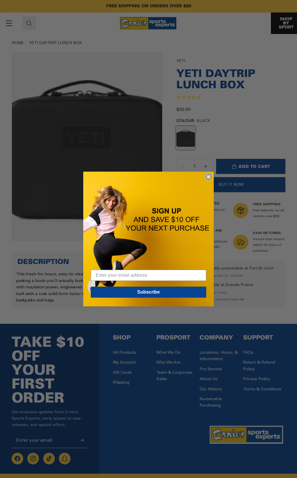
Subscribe (148, 292)
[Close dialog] (208, 177)
